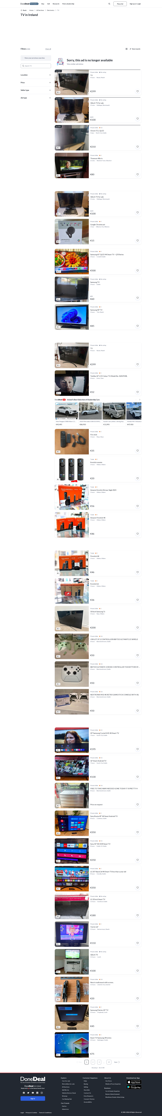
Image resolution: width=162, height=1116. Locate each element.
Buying (86, 1084)
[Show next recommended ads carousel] (139, 399)
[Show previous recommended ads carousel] (136, 399)
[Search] (23, 66)
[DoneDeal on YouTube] (33, 1093)
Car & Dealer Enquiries (112, 1091)
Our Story (108, 1081)
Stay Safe (87, 1090)
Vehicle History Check (69, 1093)
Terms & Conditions (45, 1112)
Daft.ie (64, 1106)
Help (85, 1081)
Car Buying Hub (67, 1099)
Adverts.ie (65, 1109)
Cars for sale (66, 1081)
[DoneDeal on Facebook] (24, 1093)
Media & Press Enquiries (113, 1084)
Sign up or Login (135, 4)
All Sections (40, 10)
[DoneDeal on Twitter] (28, 1093)
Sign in (33, 1098)
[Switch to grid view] (126, 49)
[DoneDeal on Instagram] (42, 1093)
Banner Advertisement (112, 1094)
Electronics (50, 10)
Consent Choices (89, 1099)
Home (31, 10)
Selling (86, 1087)
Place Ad (120, 4)
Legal (22, 1112)
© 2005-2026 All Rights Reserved (131, 1112)
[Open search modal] (109, 4)
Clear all (48, 49)
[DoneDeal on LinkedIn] (37, 1093)
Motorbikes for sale (68, 1084)
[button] (68, 4)
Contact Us (87, 1093)
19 (109, 1062)
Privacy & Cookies (31, 1112)
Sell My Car (65, 1090)
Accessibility (88, 1102)
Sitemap (64, 1096)
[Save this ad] (137, 91)
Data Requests (88, 1096)
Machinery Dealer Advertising (114, 1097)
